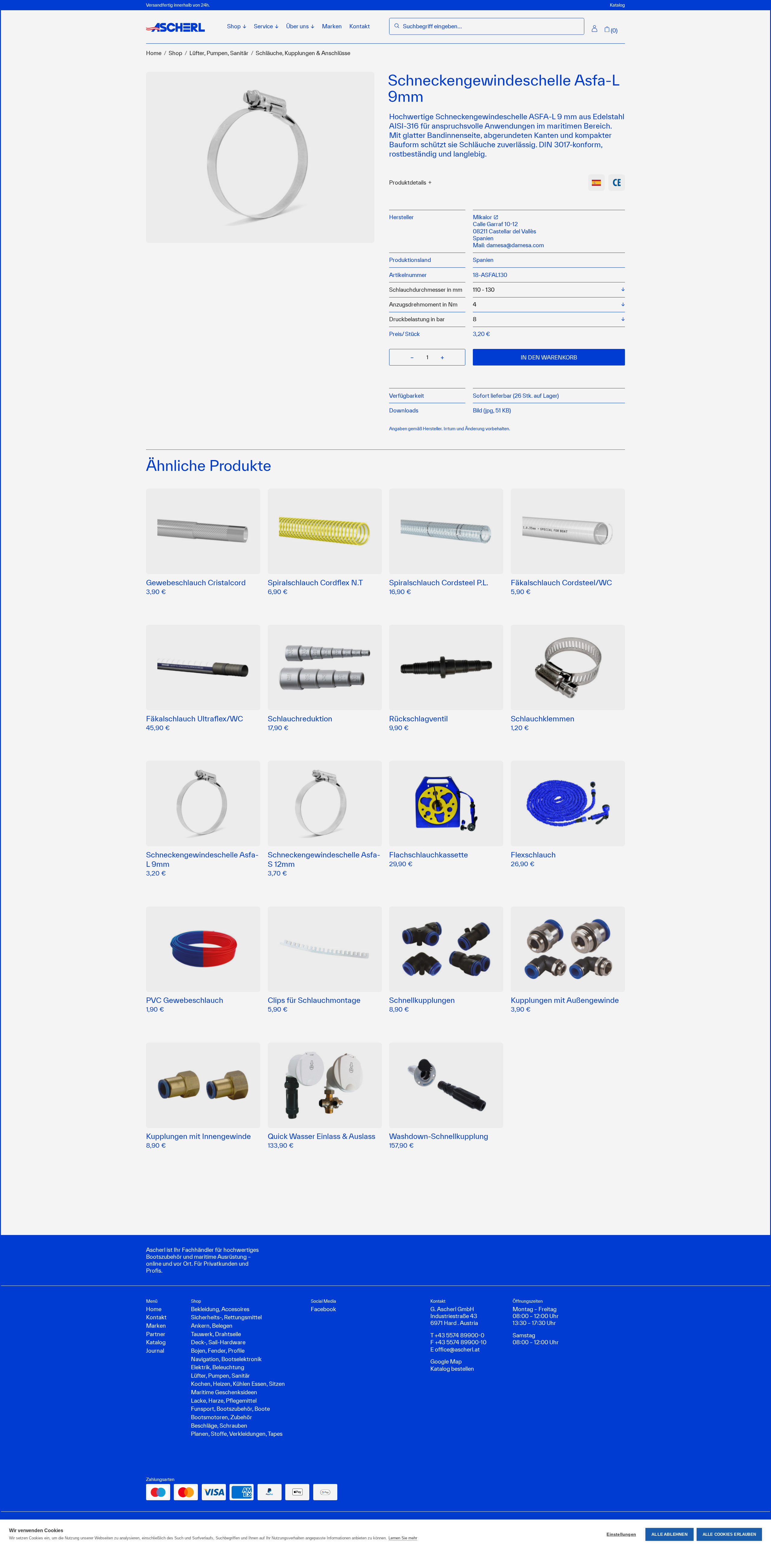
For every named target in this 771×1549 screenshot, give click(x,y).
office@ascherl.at (457, 1349)
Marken (332, 26)
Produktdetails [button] (407, 182)
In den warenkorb (549, 357)
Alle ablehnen (669, 1534)
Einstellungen (621, 1534)
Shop (175, 53)
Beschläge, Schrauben (219, 1425)
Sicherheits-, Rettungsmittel (226, 1317)
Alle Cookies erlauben (729, 1534)
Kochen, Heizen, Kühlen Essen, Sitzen (238, 1383)
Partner (155, 1334)
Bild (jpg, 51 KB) (492, 410)
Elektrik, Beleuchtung (217, 1367)
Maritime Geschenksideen (224, 1392)
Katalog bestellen (452, 1368)
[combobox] (491, 26)
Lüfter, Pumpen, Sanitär (218, 53)
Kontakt (359, 26)
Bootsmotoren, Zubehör (221, 1417)
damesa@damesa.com (515, 245)
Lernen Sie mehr (403, 1538)
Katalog (617, 5)
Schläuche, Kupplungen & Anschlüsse (303, 53)
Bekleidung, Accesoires (220, 1309)
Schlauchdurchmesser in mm (425, 289)
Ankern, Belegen (212, 1325)
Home (153, 53)
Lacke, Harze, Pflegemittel (224, 1400)
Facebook (323, 1309)
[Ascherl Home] (175, 27)
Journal (155, 1350)
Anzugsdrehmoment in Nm (423, 304)
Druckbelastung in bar (417, 319)
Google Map (446, 1361)
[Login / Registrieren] (594, 28)
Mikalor (483, 217)
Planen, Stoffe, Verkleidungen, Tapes (236, 1433)
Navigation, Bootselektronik (226, 1359)
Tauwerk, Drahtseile (216, 1334)
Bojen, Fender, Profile (218, 1350)
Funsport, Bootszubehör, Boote (230, 1408)
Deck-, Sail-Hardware (218, 1342)
